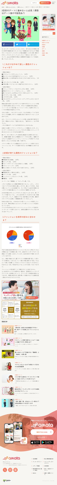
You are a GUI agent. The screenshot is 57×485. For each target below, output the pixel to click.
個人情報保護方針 (48, 459)
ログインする (41, 437)
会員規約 (46, 466)
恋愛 (44, 46)
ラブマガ (12, 3)
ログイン (34, 3)
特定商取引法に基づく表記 (37, 469)
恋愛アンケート (46, 40)
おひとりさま (46, 42)
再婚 (44, 55)
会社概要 (35, 459)
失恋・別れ (45, 53)
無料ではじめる (45, 3)
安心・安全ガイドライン (48, 469)
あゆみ (34, 473)
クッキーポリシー (37, 461)
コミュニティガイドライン (48, 462)
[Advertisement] (48, 78)
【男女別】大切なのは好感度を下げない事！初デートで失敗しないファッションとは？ (27, 330)
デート (44, 49)
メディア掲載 (36, 466)
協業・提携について (48, 473)
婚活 (44, 51)
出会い (44, 44)
